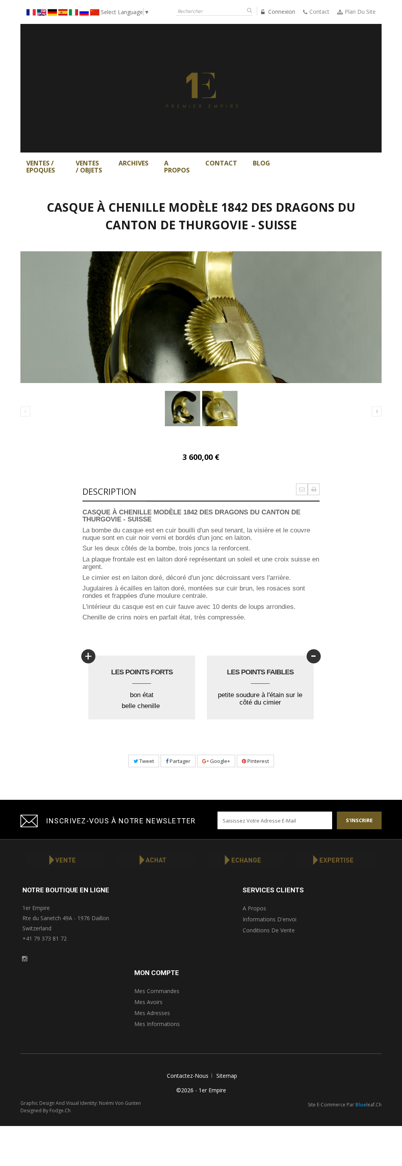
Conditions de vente (269, 930)
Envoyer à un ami (302, 489)
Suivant (377, 411)
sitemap (226, 1075)
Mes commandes (156, 991)
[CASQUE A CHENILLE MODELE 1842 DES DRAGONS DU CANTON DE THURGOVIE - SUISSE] (182, 408)
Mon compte (156, 973)
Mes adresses (152, 1013)
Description (109, 491)
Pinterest (257, 761)
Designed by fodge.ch (45, 1110)
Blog (261, 163)
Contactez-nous (187, 1075)
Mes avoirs (148, 1002)
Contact (221, 163)
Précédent (26, 412)
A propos (254, 908)
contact (319, 11)
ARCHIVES (133, 163)
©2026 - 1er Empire (201, 1090)
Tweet (146, 761)
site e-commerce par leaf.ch (345, 1104)
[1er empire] (201, 87)
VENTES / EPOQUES (40, 166)
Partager (179, 761)
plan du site (360, 11)
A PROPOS (177, 166)
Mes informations (157, 1024)
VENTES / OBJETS (89, 166)
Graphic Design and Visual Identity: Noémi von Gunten (80, 1103)
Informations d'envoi (269, 919)
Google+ (219, 761)
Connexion (281, 11)
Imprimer (314, 489)
